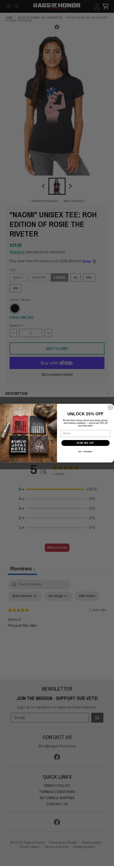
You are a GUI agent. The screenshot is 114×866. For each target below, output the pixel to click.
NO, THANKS (85, 452)
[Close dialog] (110, 407)
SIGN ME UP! (85, 442)
